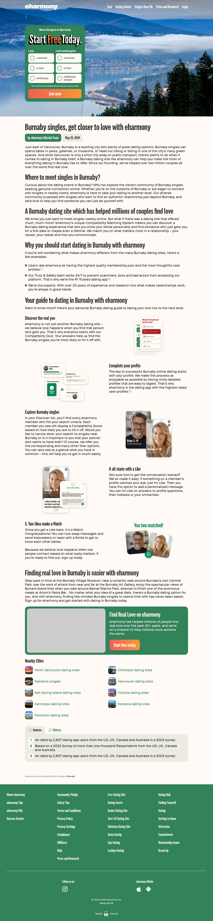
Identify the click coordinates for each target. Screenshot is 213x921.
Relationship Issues (169, 842)
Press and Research (167, 6)
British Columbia (57, 776)
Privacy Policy (65, 818)
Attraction (164, 826)
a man (40, 68)
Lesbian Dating (116, 850)
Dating (162, 810)
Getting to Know (167, 818)
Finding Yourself (167, 802)
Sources (37, 729)
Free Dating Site (116, 794)
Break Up (163, 850)
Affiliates (62, 842)
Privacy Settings (66, 826)
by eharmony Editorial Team (43, 137)
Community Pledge (67, 794)
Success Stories (15, 818)
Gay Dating (114, 842)
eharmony (29, 776)
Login (185, 6)
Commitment (165, 834)
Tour (109, 6)
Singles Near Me (144, 6)
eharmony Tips (15, 802)
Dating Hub (164, 794)
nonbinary (42, 78)
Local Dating (42, 776)
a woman (41, 58)
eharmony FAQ (14, 810)
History (57, 729)
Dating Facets (115, 802)
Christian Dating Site (119, 826)
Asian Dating (115, 834)
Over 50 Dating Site (118, 818)
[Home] (41, 7)
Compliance (63, 834)
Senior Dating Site (118, 810)
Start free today (124, 644)
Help (59, 850)
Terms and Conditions (69, 810)
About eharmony (16, 794)
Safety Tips (63, 802)
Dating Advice (123, 6)
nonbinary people (70, 78)
